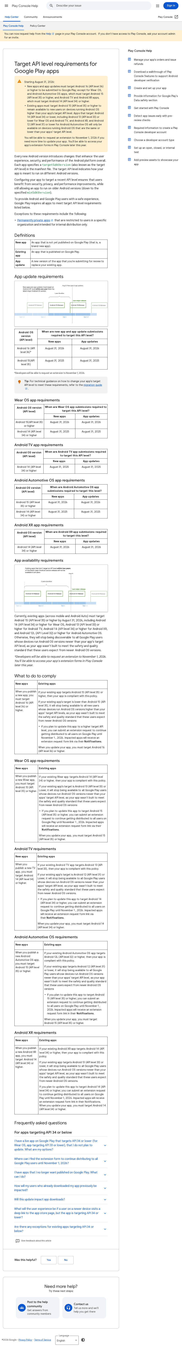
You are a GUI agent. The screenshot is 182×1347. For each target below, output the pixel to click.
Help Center (12, 16)
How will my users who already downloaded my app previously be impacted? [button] (55, 1188)
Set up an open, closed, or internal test (154, 150)
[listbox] (67, 1340)
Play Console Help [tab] (13, 25)
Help (48, 33)
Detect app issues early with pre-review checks (153, 118)
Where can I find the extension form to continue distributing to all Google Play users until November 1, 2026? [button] (56, 1161)
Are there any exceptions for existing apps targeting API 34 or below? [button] (54, 1229)
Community (31, 16)
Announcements (52, 16)
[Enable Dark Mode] (83, 1340)
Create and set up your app (150, 88)
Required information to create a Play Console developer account (156, 130)
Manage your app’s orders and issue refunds (155, 62)
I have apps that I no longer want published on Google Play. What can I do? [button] (55, 1175)
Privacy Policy (25, 1339)
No (65, 1260)
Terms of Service (42, 1339)
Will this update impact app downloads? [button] (39, 1199)
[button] (6, 5)
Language (64, 1335)
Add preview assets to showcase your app (156, 162)
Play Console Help (25, 6)
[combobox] (103, 6)
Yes (49, 1260)
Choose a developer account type (154, 140)
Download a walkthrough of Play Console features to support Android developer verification (156, 76)
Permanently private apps (33, 220)
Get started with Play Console (151, 108)
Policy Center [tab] (38, 25)
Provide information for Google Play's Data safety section (156, 98)
